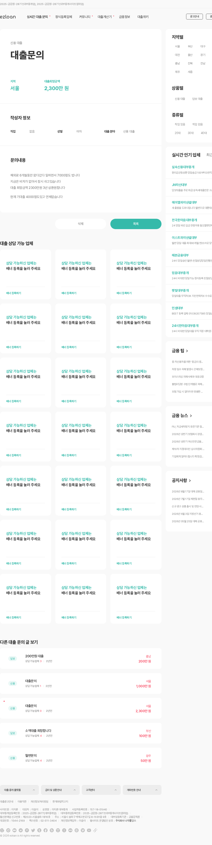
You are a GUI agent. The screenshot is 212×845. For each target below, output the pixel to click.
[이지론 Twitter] (33, 830)
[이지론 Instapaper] (64, 830)
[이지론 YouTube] (89, 830)
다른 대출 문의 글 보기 (19, 642)
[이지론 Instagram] (8, 830)
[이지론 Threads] (77, 830)
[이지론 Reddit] (21, 830)
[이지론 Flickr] (70, 830)
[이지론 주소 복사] (95, 830)
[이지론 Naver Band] (52, 830)
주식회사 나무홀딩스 (126, 820)
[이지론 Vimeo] (83, 830)
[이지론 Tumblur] (39, 830)
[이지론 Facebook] (45, 830)
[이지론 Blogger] (2, 830)
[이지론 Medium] (14, 830)
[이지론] (8, 16)
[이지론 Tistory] (58, 830)
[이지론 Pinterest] (27, 830)
